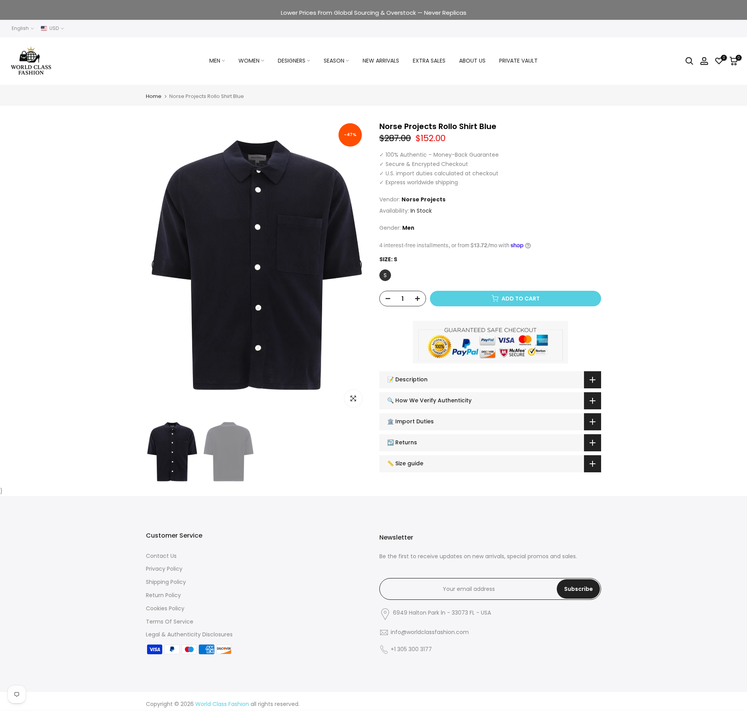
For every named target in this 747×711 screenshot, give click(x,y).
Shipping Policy (166, 582)
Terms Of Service (169, 621)
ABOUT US (472, 61)
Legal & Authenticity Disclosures (189, 634)
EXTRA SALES (429, 61)
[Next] (354, 265)
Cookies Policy (165, 608)
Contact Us (161, 556)
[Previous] (159, 265)
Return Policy (163, 595)
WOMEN (249, 61)
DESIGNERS (291, 61)
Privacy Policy (164, 569)
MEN (214, 61)
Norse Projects (423, 199)
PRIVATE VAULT (518, 61)
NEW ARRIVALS (381, 61)
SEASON (334, 61)
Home (153, 96)
